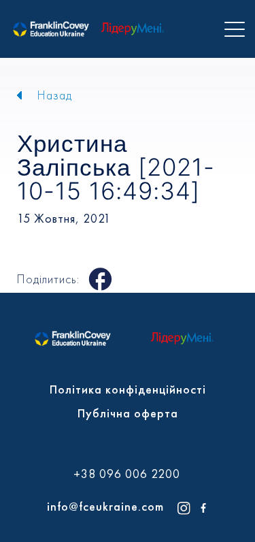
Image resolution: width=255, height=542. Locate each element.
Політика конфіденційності (128, 389)
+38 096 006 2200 (126, 473)
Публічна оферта (128, 413)
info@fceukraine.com (105, 506)
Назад (54, 95)
